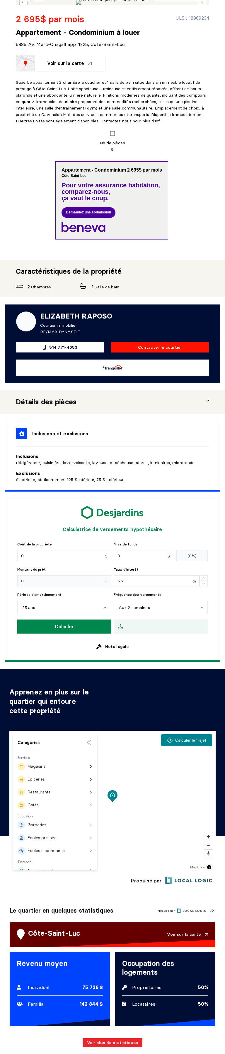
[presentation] (112, 402)
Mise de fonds (126, 544)
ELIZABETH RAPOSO (76, 316)
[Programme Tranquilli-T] (113, 368)
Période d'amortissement (39, 594)
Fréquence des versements (137, 594)
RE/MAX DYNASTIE (60, 331)
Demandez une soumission (88, 212)
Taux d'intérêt (126, 569)
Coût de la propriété (34, 544)
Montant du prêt (31, 569)
